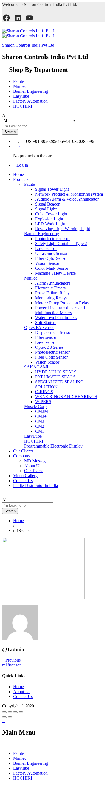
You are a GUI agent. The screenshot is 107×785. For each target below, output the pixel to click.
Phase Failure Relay (52, 293)
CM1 (39, 431)
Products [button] (20, 179)
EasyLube (33, 436)
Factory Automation (30, 101)
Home (18, 174)
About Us (32, 465)
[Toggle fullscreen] (15, 712)
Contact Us (23, 480)
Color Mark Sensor (51, 268)
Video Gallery (25, 475)
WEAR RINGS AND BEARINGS (66, 396)
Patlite (18, 81)
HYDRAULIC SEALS (56, 372)
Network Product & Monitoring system (69, 194)
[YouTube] (29, 18)
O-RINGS (44, 391)
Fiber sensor (45, 337)
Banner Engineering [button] (41, 233)
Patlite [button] (29, 184)
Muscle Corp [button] (35, 406)
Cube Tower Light (51, 214)
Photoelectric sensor (52, 238)
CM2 (39, 426)
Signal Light (46, 209)
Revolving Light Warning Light (62, 228)
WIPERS (43, 401)
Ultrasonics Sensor (51, 253)
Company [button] (21, 456)
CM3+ (41, 416)
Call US (25, 141)
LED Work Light (50, 223)
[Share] (10, 712)
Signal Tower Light (52, 189)
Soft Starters (45, 322)
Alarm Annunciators (52, 283)
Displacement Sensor (53, 332)
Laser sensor (46, 248)
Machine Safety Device (55, 273)
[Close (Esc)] (4, 712)
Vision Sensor (47, 263)
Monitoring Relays (51, 298)
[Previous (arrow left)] (4, 717)
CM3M (41, 411)
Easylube (21, 96)
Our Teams (33, 470)
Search (10, 132)
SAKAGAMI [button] (36, 367)
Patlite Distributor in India (35, 485)
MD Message (35, 460)
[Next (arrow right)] (10, 717)
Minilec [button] (30, 278)
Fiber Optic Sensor (51, 258)
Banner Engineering (30, 91)
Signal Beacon (47, 204)
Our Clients (23, 451)
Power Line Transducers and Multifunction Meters (60, 310)
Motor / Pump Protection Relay (62, 302)
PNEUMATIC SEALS (55, 377)
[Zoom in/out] (21, 712)
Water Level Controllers (56, 317)
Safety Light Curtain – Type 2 (61, 243)
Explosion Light (49, 218)
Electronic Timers (50, 288)
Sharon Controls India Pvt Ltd (28, 45)
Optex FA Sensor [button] (39, 327)
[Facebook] (6, 18)
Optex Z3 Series (49, 347)
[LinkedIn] (18, 18)
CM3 (39, 421)
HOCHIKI (22, 106)
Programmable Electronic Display (53, 446)
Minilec (19, 86)
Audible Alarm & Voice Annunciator (67, 199)
